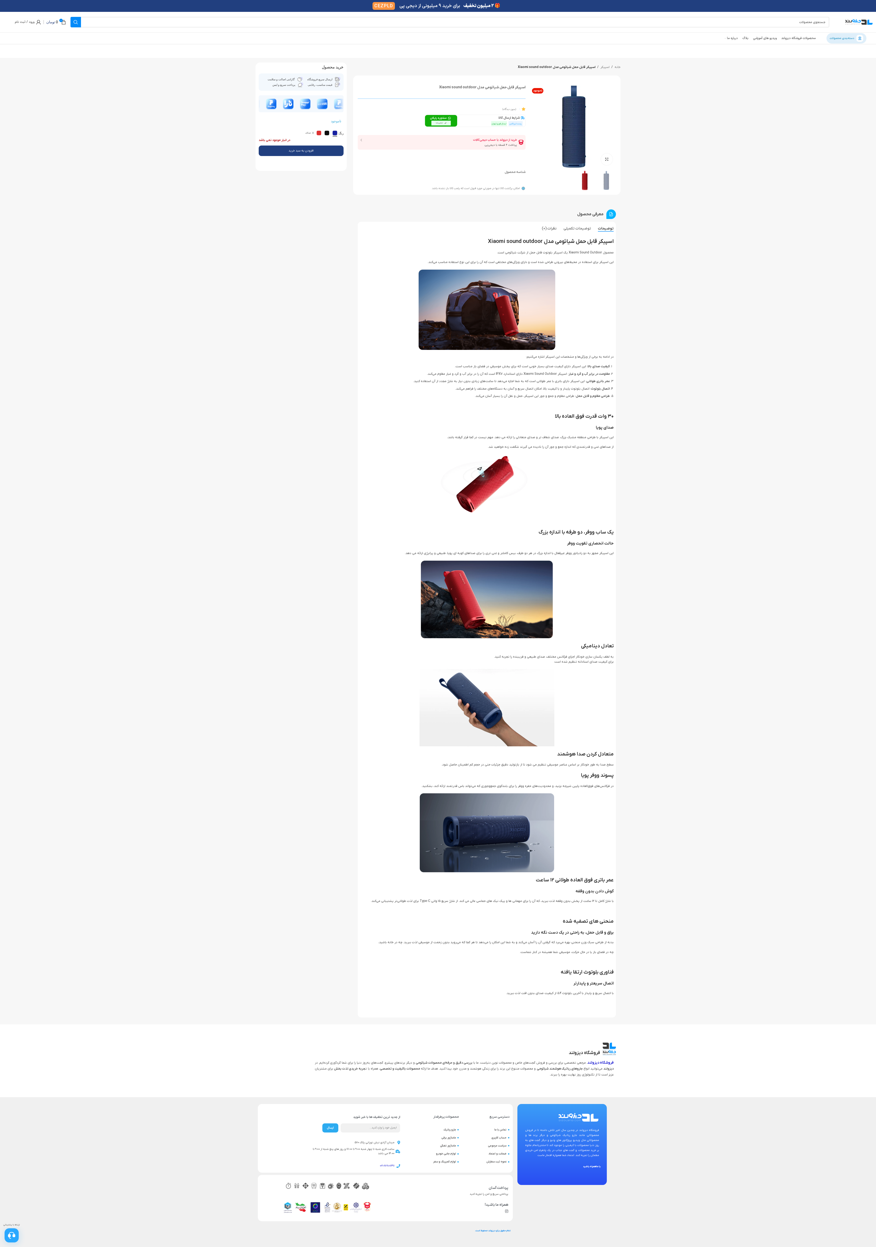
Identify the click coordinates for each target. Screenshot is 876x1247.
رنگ (341, 133)
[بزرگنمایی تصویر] (607, 159)
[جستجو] (75, 22)
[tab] (606, 228)
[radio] (335, 133)
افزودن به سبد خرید (301, 151)
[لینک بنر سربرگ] (438, 6)
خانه (617, 67)
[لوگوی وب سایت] (859, 22)
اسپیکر (605, 67)
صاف (308, 133)
